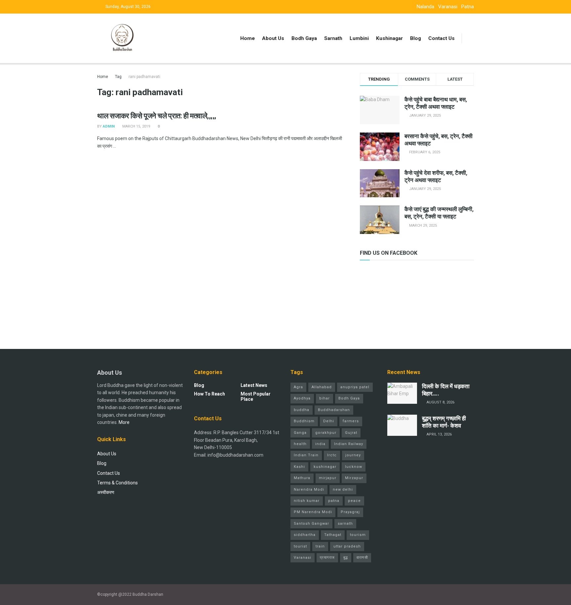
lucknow (353, 467)
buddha (301, 410)
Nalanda (425, 7)
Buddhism (304, 421)
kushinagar (325, 467)
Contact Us (441, 38)
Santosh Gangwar (311, 523)
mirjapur (327, 478)
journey (353, 455)
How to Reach (209, 394)
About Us (273, 38)
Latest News (254, 385)
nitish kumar (307, 501)
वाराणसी (362, 557)
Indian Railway (348, 444)
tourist (300, 546)
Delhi (328, 421)
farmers (351, 421)
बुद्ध (345, 557)
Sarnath (333, 38)
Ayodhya (302, 398)
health (300, 444)
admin (109, 126)
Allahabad (322, 387)
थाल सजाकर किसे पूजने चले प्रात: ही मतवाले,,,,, (156, 116)
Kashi (299, 467)
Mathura (302, 478)
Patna (467, 7)
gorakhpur (325, 433)
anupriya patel (354, 387)
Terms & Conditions (117, 482)
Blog (415, 38)
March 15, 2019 (135, 126)
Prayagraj (350, 512)
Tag (118, 76)
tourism (358, 535)
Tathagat (332, 535)
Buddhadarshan (334, 410)
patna (333, 501)
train (320, 546)
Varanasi (447, 7)
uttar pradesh (347, 546)
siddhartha (305, 535)
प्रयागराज (327, 557)
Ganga (300, 433)
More (124, 422)
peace (354, 501)
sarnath (345, 523)
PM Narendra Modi (313, 512)
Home (247, 38)
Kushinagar (389, 38)
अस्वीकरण (105, 492)
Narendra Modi (309, 489)
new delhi (343, 489)
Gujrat (351, 433)
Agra (298, 387)
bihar (324, 398)
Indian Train (306, 455)
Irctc (332, 455)
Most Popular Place (256, 396)
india (320, 444)
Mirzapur (354, 478)
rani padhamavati (144, 76)
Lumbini (359, 38)
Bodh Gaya (304, 38)
